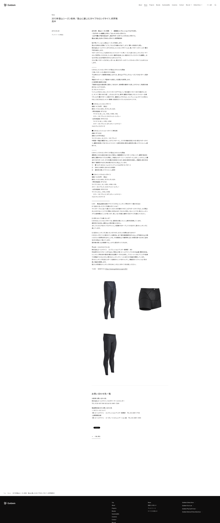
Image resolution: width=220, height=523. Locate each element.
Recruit (188, 5)
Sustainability (166, 5)
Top (5, 493)
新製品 (61, 35)
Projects (151, 5)
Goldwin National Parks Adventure (191, 512)
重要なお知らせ (152, 505)
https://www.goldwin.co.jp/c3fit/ (116, 269)
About (113, 505)
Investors (174, 5)
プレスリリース (55, 35)
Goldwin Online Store (188, 502)
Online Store (197, 5)
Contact (114, 519)
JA (211, 5)
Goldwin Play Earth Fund (188, 509)
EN (208, 5)
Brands (158, 5)
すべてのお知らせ (152, 511)
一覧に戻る (97, 436)
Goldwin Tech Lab (187, 505)
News (9, 493)
